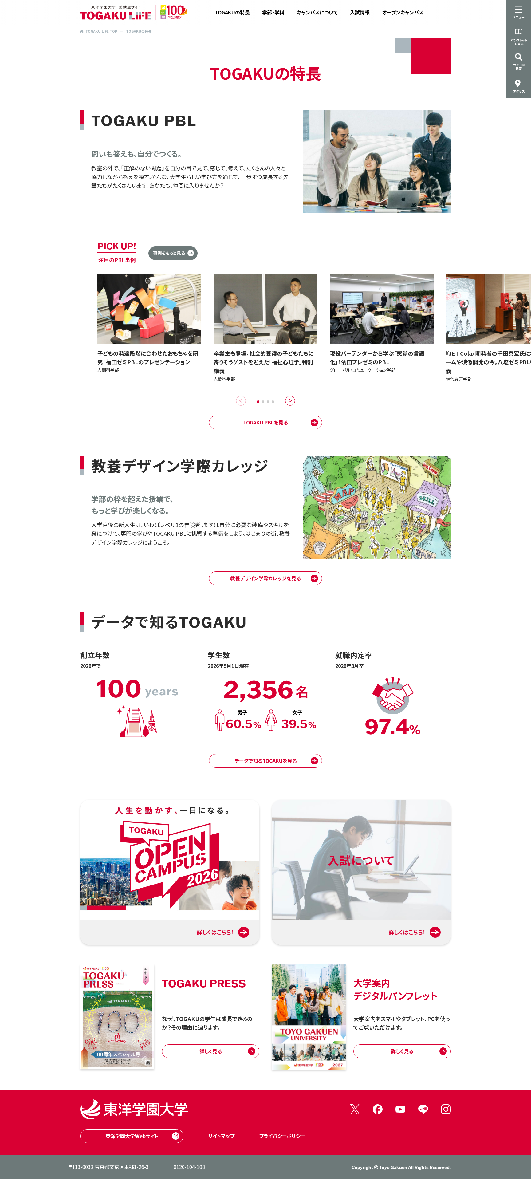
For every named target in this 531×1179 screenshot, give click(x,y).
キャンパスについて (317, 12)
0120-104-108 (189, 1166)
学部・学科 (273, 12)
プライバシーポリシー (282, 1135)
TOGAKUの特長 (232, 12)
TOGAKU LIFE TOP (101, 31)
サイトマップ (221, 1135)
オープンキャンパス (402, 12)
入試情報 (360, 12)
